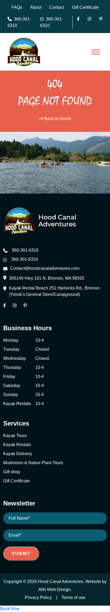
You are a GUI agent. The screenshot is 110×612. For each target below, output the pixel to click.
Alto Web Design (54, 589)
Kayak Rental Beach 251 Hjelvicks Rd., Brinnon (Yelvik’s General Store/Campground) (54, 291)
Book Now (10, 608)
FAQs (16, 7)
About (35, 7)
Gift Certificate (85, 7)
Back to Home (57, 118)
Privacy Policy (38, 597)
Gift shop (11, 472)
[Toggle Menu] (95, 52)
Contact (56, 7)
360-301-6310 (19, 22)
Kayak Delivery (17, 453)
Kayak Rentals (17, 444)
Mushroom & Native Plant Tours (33, 462)
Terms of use (73, 597)
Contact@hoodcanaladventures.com (44, 268)
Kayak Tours (15, 435)
